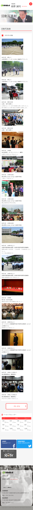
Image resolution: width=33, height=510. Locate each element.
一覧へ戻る (16, 406)
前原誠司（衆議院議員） (15, 5)
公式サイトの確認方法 (7, 487)
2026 (16, 418)
